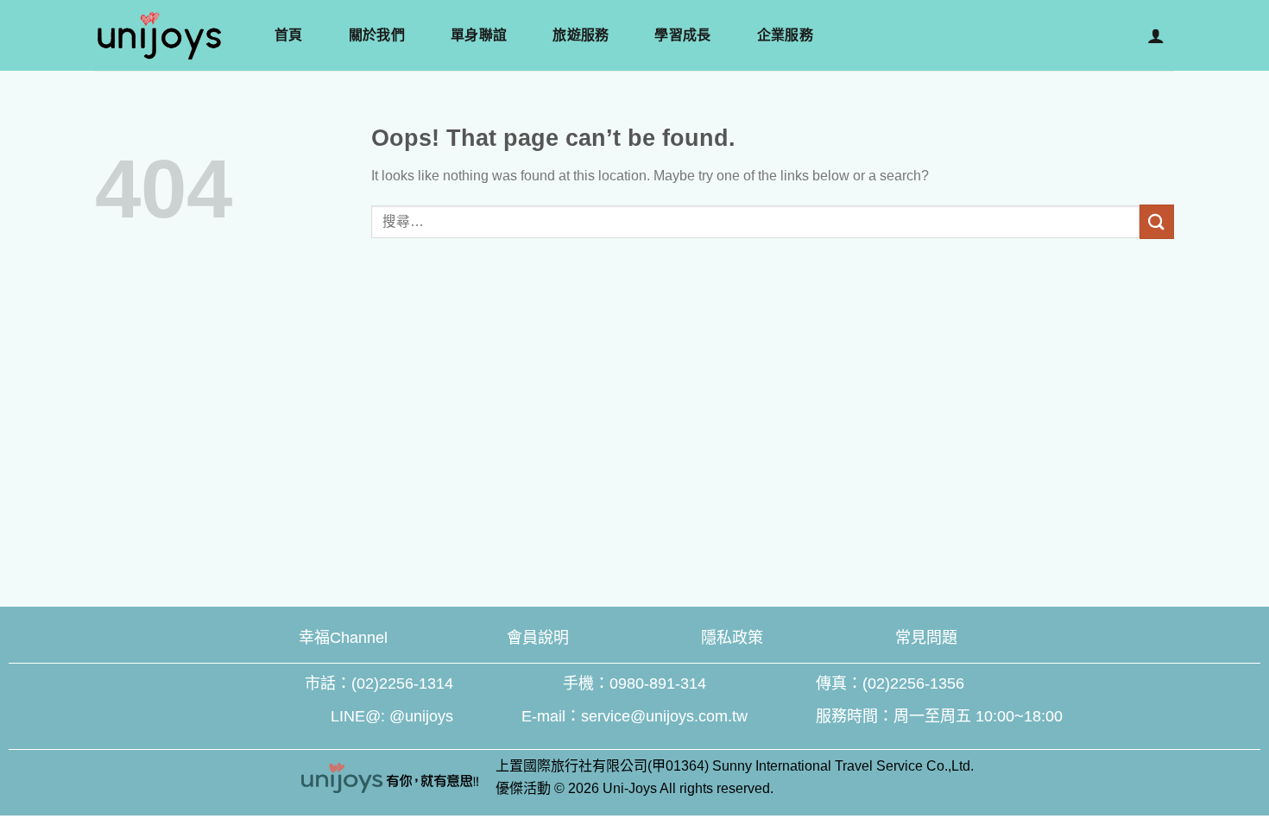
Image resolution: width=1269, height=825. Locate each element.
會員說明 (538, 637)
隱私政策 (732, 637)
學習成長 (682, 35)
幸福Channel (343, 637)
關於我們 (377, 35)
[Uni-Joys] (216, 35)
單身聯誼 (479, 35)
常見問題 (926, 637)
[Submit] (1157, 221)
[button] (1156, 35)
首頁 (289, 35)
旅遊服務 (580, 35)
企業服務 (785, 35)
